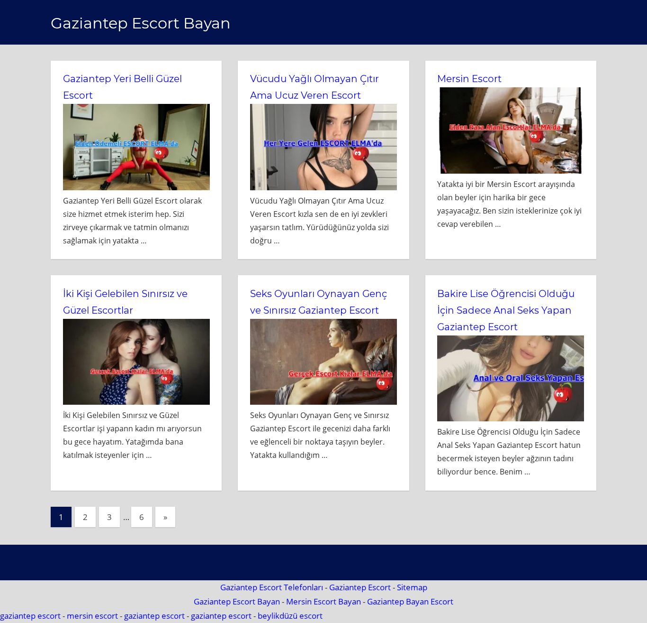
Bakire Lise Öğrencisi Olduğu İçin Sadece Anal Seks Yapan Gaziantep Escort (506, 310)
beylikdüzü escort (290, 615)
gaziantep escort (30, 615)
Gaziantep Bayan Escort (410, 601)
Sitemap (412, 587)
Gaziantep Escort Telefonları (271, 587)
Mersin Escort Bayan (323, 601)
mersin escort (92, 615)
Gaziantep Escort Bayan (141, 23)
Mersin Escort (469, 78)
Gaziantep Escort (360, 587)
